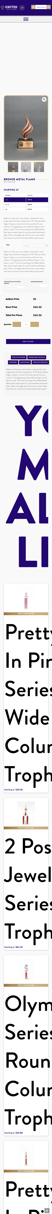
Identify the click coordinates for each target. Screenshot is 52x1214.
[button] (44, 99)
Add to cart (28, 342)
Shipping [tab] (13, 362)
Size (7, 245)
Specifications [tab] (18, 357)
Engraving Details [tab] (37, 357)
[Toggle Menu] (25, 19)
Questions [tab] (25, 362)
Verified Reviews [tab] (40, 362)
